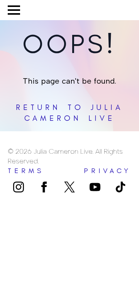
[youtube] (95, 187)
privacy (107, 170)
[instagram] (18, 187)
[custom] (69, 187)
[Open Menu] (14, 10)
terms (26, 170)
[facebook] (44, 187)
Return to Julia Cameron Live (69, 113)
